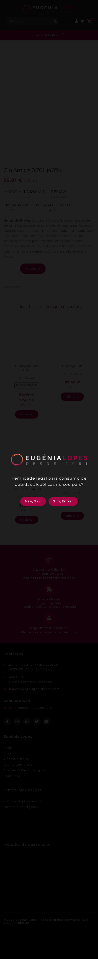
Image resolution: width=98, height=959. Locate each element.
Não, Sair (33, 501)
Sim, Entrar (63, 501)
